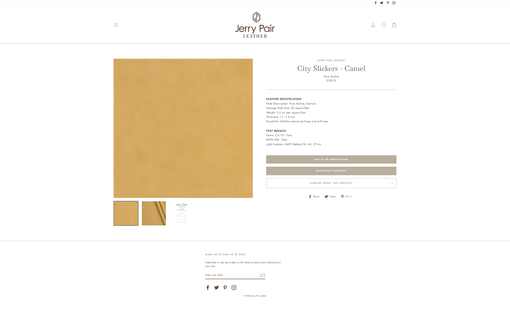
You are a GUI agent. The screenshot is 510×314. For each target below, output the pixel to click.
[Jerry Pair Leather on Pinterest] (225, 287)
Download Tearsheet (331, 170)
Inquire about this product (331, 183)
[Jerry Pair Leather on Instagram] (233, 287)
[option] (183, 128)
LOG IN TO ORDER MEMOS (331, 159)
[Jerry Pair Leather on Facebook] (207, 287)
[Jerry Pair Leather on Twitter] (216, 287)
